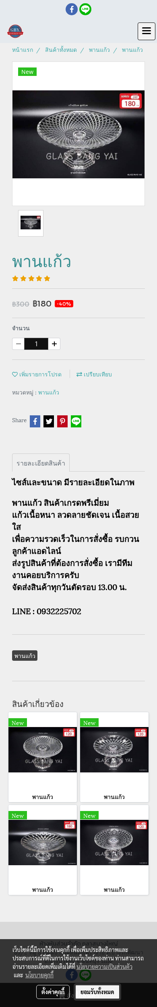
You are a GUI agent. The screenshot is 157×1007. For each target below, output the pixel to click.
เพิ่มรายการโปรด (40, 374)
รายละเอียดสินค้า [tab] (41, 463)
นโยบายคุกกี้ (39, 974)
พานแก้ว (48, 392)
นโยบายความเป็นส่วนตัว (104, 966)
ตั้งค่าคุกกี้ (52, 991)
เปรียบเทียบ (97, 374)
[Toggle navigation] (146, 31)
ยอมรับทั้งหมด (97, 991)
